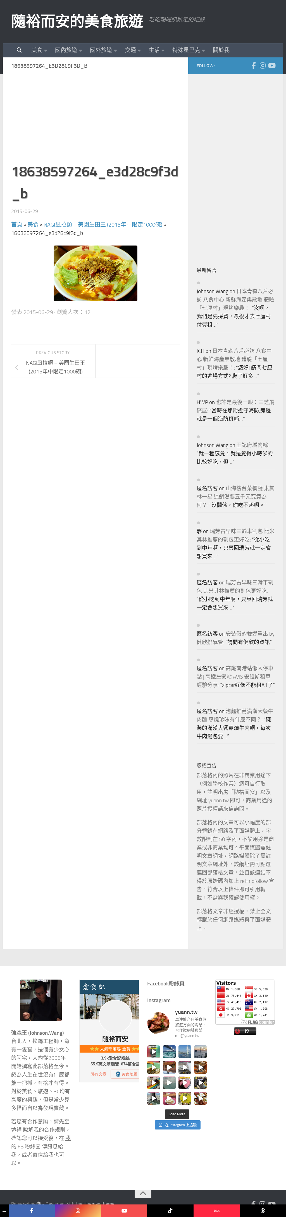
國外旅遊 (101, 50)
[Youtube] (271, 65)
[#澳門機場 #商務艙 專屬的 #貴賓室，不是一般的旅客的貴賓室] (169, 1083)
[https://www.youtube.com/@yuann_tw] (124, 1210)
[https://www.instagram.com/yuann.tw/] (78, 1210)
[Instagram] (262, 65)
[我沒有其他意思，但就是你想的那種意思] (153, 1051)
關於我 (221, 50)
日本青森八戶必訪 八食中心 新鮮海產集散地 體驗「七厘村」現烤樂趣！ (235, 299)
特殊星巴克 (186, 50)
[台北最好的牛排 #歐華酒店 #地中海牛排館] (184, 1083)
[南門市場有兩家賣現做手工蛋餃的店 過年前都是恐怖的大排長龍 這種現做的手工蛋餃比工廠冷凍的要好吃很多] (200, 1083)
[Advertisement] (95, 121)
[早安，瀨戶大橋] (200, 1051)
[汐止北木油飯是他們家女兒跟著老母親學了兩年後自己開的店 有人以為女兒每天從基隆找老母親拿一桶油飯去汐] (184, 1098)
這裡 (16, 1130)
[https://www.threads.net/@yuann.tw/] (263, 1210)
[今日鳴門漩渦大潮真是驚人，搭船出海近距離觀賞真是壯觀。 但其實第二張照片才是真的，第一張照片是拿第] (169, 1051)
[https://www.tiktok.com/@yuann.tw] (170, 1210)
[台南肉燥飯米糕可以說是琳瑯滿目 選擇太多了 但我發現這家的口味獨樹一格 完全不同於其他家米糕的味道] (169, 1098)
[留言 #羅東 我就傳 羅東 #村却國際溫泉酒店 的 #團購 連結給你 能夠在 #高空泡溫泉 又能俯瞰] (153, 1098)
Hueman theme (99, 1204)
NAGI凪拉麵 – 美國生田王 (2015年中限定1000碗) (103, 224)
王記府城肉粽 (252, 445)
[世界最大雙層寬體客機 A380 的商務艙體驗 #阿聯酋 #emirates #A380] (184, 1067)
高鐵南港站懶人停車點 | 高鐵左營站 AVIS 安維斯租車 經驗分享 (235, 676)
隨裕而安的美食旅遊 (77, 21)
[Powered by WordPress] (38, 1204)
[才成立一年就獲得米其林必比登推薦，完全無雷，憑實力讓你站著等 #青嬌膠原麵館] (153, 1067)
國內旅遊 (66, 50)
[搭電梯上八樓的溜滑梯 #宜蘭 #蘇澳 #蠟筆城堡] (153, 1083)
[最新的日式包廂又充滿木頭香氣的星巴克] (169, 1067)
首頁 (16, 224)
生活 (154, 50)
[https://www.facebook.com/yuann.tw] (32, 1210)
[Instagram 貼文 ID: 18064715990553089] (200, 1098)
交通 (130, 50)
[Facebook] (253, 65)
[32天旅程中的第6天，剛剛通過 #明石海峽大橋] (184, 1051)
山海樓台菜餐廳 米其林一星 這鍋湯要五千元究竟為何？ (236, 496)
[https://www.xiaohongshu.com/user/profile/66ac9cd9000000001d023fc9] (217, 1210)
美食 (36, 50)
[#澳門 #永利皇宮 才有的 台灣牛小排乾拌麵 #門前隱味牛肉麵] (200, 1067)
